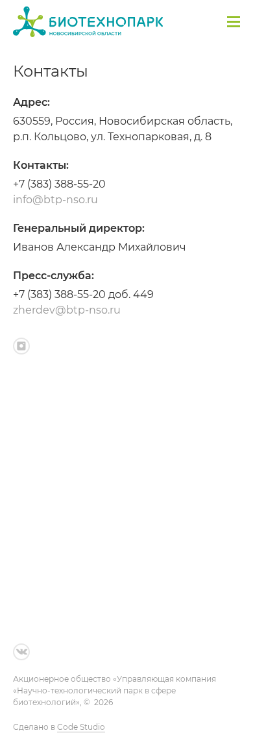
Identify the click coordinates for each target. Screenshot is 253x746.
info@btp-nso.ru (55, 199)
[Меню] (233, 21)
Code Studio (81, 727)
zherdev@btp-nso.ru (67, 310)
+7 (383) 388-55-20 (59, 184)
